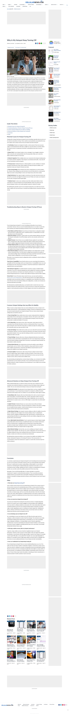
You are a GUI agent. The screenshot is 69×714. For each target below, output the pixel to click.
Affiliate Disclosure (25, 705)
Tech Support (11, 6)
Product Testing (39, 704)
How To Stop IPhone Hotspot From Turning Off (31, 661)
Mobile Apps (52, 130)
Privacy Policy (52, 704)
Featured (18, 6)
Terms (19, 705)
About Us (19, 704)
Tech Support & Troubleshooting (20, 47)
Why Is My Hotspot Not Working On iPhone (41, 661)
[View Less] (15, 616)
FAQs (9, 134)
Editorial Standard (26, 704)
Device (46, 4)
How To (61, 4)
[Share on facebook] (35, 43)
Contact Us (32, 705)
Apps (3, 4)
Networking (38, 4)
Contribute (46, 704)
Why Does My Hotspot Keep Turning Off (10, 631)
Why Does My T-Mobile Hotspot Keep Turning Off (11, 646)
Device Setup (53, 4)
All (30, 6)
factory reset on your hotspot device (14, 277)
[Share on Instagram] (11, 616)
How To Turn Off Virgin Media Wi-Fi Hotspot (31, 631)
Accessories (22, 4)
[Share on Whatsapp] (41, 43)
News (4, 6)
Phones (15, 4)
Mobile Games (52, 132)
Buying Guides (31, 4)
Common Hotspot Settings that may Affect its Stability (19, 129)
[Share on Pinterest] (39, 43)
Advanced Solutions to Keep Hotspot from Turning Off (19, 131)
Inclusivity (32, 704)
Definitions (25, 6)
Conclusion (10, 132)
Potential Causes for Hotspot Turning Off (16, 126)
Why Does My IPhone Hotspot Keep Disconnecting (57, 88)
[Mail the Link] (45, 43)
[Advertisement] (34, 711)
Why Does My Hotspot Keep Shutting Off (56, 56)
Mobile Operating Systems (54, 137)
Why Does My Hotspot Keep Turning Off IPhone (21, 631)
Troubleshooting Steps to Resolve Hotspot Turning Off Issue (20, 128)
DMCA (37, 705)
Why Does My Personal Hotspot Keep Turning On (20, 661)
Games (9, 4)
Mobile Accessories (11, 47)
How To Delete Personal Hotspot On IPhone (11, 661)
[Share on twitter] (37, 43)
